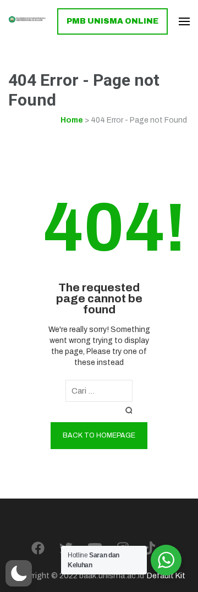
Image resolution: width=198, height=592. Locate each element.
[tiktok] (149, 548)
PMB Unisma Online (112, 21)
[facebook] (38, 548)
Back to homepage (99, 435)
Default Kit (166, 575)
